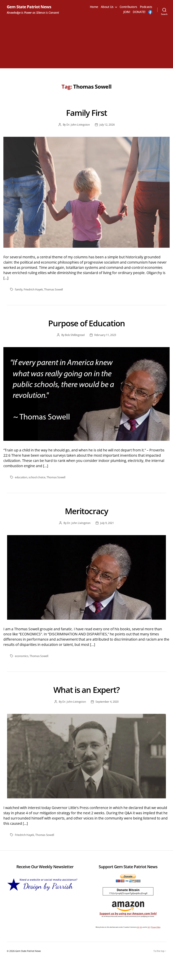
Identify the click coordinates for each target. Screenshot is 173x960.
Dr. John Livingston (78, 124)
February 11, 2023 (105, 335)
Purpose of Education (86, 323)
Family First (86, 112)
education (21, 477)
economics (21, 656)
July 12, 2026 (107, 124)
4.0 (149, 927)
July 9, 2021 (107, 523)
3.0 (141, 927)
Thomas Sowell (53, 289)
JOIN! (126, 12)
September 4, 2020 (106, 702)
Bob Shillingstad (75, 335)
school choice (37, 477)
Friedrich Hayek (33, 289)
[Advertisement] (86, 44)
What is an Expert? (86, 689)
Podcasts (146, 7)
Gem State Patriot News (29, 7)
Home (94, 7)
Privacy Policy (155, 927)
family (18, 289)
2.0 (138, 927)
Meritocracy (86, 511)
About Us (107, 7)
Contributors (128, 7)
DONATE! (139, 12)
